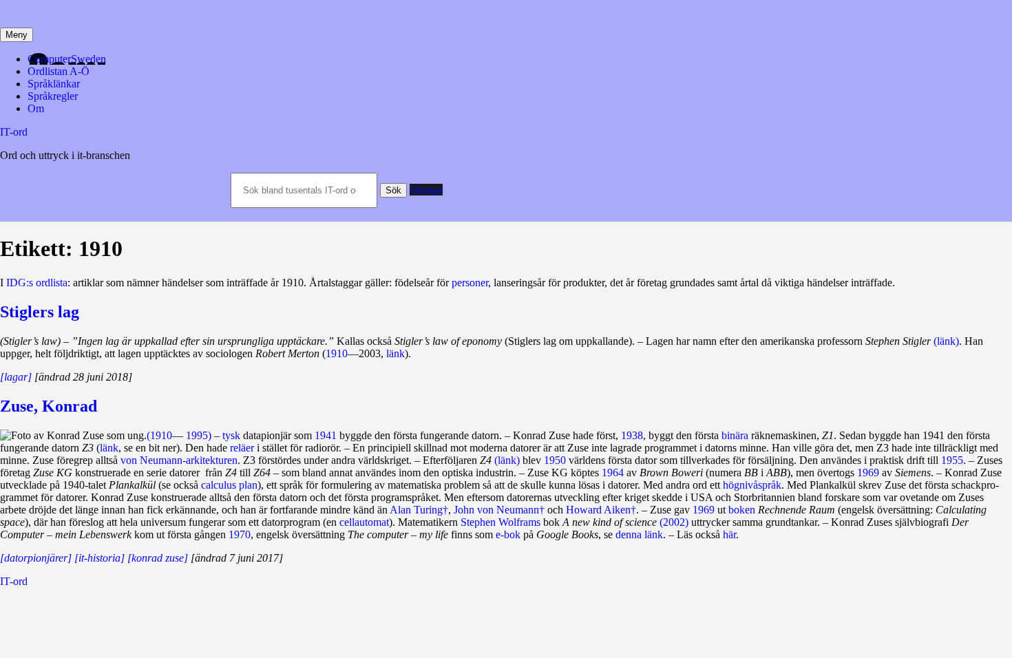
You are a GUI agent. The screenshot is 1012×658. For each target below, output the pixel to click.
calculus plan (229, 485)
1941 (326, 435)
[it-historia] (99, 558)
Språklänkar (54, 83)
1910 (337, 353)
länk (395, 353)
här (729, 534)
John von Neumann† (499, 510)
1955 (952, 460)
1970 (240, 534)
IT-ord (14, 132)
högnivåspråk (752, 485)
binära (734, 435)
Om (36, 108)
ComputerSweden (67, 59)
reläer (242, 448)
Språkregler (53, 96)
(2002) (674, 522)
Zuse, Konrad (48, 406)
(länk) (946, 341)
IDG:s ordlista (36, 282)
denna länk (639, 534)
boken (741, 510)
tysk (231, 435)
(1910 (159, 435)
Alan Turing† (419, 510)
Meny (17, 35)
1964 (613, 472)
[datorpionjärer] (36, 558)
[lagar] (16, 377)
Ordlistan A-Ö (58, 71)
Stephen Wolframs (500, 522)
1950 (555, 460)
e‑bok (508, 534)
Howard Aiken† (601, 510)
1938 (632, 435)
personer (470, 282)
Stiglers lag (39, 312)
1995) (198, 435)
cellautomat (364, 522)
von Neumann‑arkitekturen (179, 460)
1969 (868, 472)
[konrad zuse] (157, 558)
